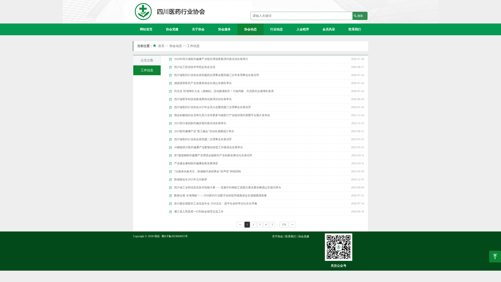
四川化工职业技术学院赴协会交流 (194, 67)
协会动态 (250, 29)
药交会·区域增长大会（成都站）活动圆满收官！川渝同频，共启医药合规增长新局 (224, 91)
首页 (161, 46)
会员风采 (329, 29)
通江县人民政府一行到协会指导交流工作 (198, 211)
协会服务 (224, 29)
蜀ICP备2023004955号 (174, 236)
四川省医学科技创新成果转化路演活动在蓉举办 (203, 99)
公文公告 (147, 60)
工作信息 (193, 46)
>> (292, 224)
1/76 (284, 224)
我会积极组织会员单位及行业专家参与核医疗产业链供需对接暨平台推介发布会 (222, 115)
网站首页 (146, 29)
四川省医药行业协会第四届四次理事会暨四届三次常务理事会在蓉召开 (216, 75)
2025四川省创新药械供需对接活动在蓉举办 (200, 123)
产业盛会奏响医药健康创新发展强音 (196, 163)
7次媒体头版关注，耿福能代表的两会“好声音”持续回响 (207, 171)
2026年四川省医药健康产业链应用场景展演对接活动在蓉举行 (211, 59)
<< (240, 224)
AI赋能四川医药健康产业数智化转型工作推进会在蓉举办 (208, 147)
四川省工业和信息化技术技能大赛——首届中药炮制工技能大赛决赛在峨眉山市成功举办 (227, 187)
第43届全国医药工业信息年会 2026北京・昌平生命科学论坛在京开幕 (215, 203)
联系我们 (355, 29)
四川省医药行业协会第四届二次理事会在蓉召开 (203, 139)
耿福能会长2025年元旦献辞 (190, 179)
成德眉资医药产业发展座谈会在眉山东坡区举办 (203, 83)
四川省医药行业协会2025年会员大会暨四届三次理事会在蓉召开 (212, 107)
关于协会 (198, 29)
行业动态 (276, 29)
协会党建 (172, 29)
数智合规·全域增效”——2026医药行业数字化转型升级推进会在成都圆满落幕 (220, 195)
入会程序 (302, 29)
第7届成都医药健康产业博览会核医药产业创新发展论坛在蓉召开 (213, 155)
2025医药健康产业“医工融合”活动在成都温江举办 (204, 131)
